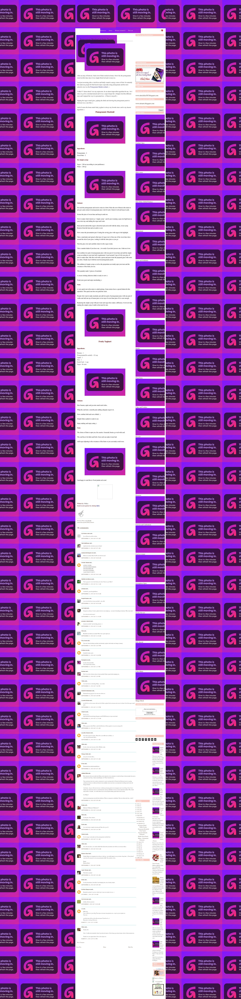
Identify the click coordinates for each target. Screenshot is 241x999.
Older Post (130, 947)
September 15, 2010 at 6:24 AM (90, 829)
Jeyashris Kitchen (85, 700)
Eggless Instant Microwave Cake (162, 751)
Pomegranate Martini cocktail (99, 87)
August (140, 842)
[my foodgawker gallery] (158, 983)
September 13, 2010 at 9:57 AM (90, 548)
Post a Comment (80, 942)
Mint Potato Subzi (161, 790)
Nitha (82, 815)
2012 (138, 811)
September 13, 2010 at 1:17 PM (90, 666)
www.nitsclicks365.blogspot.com (147, 95)
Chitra (82, 723)
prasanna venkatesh (85, 621)
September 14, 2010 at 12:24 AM (91, 718)
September (140, 823)
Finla (82, 631)
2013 (138, 809)
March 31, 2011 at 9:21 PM (89, 938)
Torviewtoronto (85, 899)
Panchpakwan (84, 660)
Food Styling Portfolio (98, 30)
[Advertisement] (143, 771)
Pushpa (83, 805)
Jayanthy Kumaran (85, 733)
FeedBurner (152, 714)
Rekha (82, 879)
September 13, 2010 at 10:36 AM (91, 593)
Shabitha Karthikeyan (86, 579)
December (140, 817)
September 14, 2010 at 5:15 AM (90, 759)
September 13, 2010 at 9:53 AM (90, 538)
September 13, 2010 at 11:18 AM (91, 616)
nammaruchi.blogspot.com (87, 553)
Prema (82, 763)
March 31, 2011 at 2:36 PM (89, 922)
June (139, 846)
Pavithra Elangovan (86, 889)
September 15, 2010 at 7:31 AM (90, 839)
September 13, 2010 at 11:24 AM (91, 626)
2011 (138, 813)
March (139, 851)
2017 (138, 804)
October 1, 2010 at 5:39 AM (89, 894)
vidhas (82, 744)
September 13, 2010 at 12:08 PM (91, 655)
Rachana (83, 671)
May (139, 848)
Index (110, 30)
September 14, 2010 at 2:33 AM (90, 728)
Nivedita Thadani (85, 562)
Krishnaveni (84, 650)
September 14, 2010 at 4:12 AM (90, 739)
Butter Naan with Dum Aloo (161, 922)
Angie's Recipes (84, 870)
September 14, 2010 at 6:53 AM (90, 768)
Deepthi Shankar (85, 598)
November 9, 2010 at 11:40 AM (90, 904)
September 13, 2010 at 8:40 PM (90, 695)
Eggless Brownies (161, 900)
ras (82, 909)
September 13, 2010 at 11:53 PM (91, 707)
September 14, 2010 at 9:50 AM (90, 800)
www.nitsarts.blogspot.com (145, 103)
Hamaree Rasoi (84, 853)
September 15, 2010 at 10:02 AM (91, 849)
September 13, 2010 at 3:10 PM (90, 676)
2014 (138, 807)
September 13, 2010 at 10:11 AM (91, 584)
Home (78, 30)
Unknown (83, 712)
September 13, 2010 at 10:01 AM (91, 574)
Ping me (130, 30)
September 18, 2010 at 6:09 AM (90, 884)
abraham (83, 588)
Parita (82, 824)
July (139, 844)
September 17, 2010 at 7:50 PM (90, 865)
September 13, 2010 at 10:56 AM (91, 603)
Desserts (92, 522)
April (139, 850)
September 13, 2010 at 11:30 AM (91, 636)
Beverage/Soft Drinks (85, 522)
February (140, 853)
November (140, 819)
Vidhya (83, 681)
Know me (86, 30)
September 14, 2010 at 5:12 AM (90, 749)
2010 (138, 815)
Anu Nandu (84, 608)
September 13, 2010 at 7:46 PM (90, 686)
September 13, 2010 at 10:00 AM (91, 558)
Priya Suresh (84, 640)
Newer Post (78, 947)
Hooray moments (120, 30)
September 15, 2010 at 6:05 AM (90, 820)
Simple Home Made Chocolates (162, 772)
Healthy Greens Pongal (143, 836)
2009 (138, 857)
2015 (138, 805)
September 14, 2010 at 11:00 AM (91, 810)
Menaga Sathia (84, 754)
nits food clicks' (162, 973)
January (140, 855)
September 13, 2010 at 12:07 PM (91, 645)
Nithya (83, 927)
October (140, 821)
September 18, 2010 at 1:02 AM (90, 875)
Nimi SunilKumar (85, 543)
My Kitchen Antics (85, 533)
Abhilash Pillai (84, 773)
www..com (159, 969)
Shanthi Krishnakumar (86, 690)
